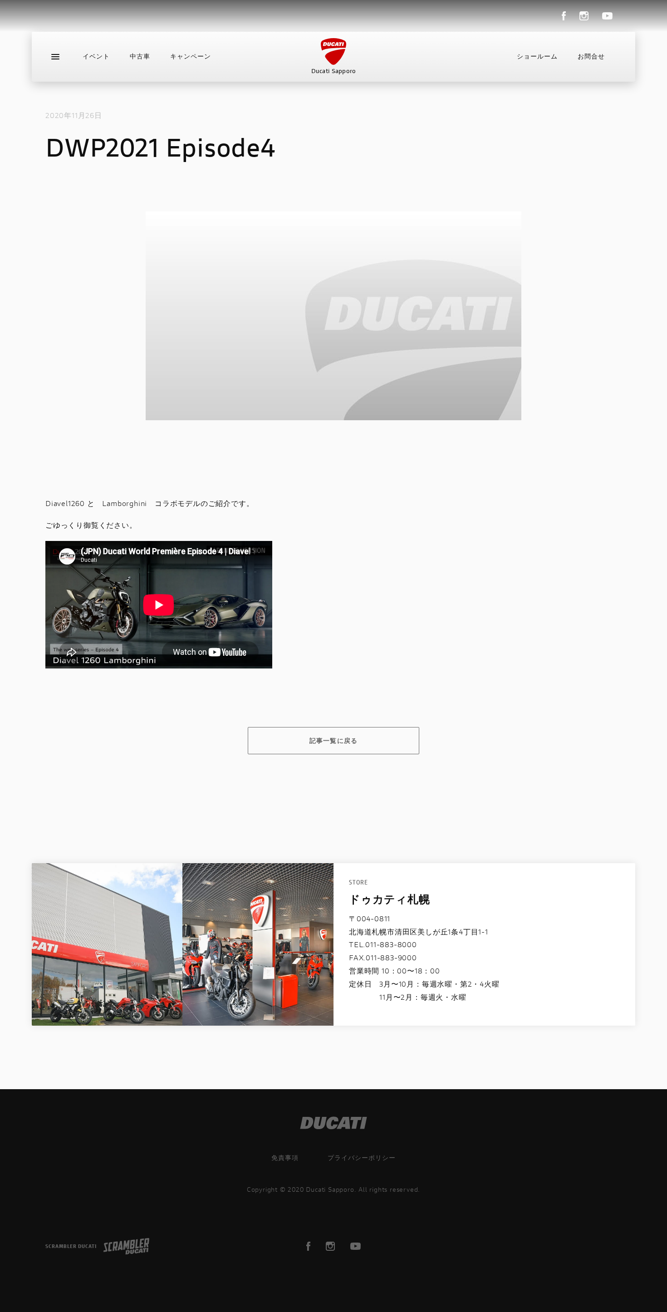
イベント (96, 56)
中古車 (140, 56)
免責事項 (285, 1157)
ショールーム (537, 56)
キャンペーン (190, 56)
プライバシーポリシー (362, 1157)
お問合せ (591, 56)
